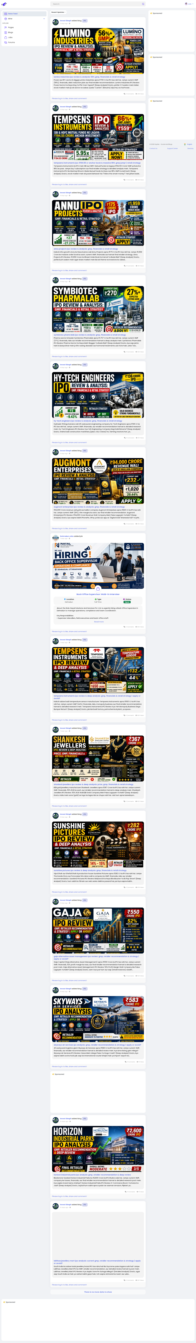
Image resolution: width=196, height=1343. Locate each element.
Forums (11, 42)
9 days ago (63, 903)
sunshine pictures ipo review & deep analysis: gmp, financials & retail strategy (90, 870)
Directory (190, 148)
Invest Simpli (65, 21)
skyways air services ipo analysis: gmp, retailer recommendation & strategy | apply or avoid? (97, 1045)
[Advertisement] (98, 1095)
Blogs (10, 32)
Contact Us (153, 148)
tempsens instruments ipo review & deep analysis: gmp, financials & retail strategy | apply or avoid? (97, 697)
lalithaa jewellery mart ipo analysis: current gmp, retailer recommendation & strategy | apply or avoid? (97, 1262)
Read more (99, 622)
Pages (11, 27)
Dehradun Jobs (67, 536)
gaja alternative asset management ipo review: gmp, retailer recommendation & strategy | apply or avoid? (96, 957)
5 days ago (63, 453)
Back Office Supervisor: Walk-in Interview (98, 594)
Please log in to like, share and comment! (69, 98)
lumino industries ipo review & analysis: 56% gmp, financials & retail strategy (89, 77)
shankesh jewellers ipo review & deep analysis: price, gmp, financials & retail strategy (93, 784)
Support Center (172, 148)
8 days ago (63, 817)
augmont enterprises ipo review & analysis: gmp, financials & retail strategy (89, 507)
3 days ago (63, 23)
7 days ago (63, 538)
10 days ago (64, 1121)
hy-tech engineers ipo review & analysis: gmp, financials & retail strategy (88, 421)
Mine (10, 18)
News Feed (12, 13)
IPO (84, 21)
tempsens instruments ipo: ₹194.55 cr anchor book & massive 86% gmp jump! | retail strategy (97, 163)
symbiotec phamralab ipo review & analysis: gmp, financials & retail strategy (90, 335)
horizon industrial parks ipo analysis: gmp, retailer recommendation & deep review (92, 1175)
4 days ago (63, 109)
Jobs (10, 37)
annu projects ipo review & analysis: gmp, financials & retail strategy (86, 249)
